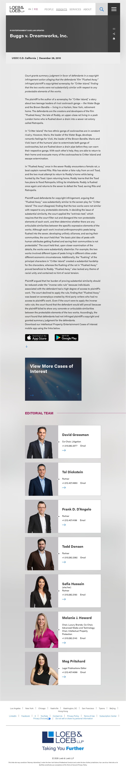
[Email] (114, 28)
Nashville (54, 708)
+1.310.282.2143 (69, 638)
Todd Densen (72, 546)
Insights (61, 9)
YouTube (44, 715)
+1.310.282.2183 (69, 594)
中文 (36, 9)
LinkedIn (12, 715)
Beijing (113, 708)
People (49, 9)
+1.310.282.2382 (69, 557)
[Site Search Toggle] (101, 9)
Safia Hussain (73, 583)
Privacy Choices (40, 718)
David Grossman (75, 434)
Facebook (25, 715)
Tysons (102, 708)
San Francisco (88, 708)
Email (83, 445)
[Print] (114, 38)
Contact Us (57, 715)
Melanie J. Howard (77, 617)
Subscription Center (108, 715)
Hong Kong (63, 711)
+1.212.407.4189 (69, 520)
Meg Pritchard (73, 660)
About (87, 9)
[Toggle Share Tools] (114, 33)
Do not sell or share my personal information (74, 718)
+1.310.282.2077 (69, 445)
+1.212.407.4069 (69, 672)
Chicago (42, 708)
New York (29, 708)
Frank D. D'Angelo (76, 509)
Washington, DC (70, 708)
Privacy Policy (73, 715)
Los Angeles (15, 708)
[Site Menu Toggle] (114, 9)
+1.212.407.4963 (69, 482)
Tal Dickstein (72, 471)
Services (75, 9)
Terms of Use (89, 715)
